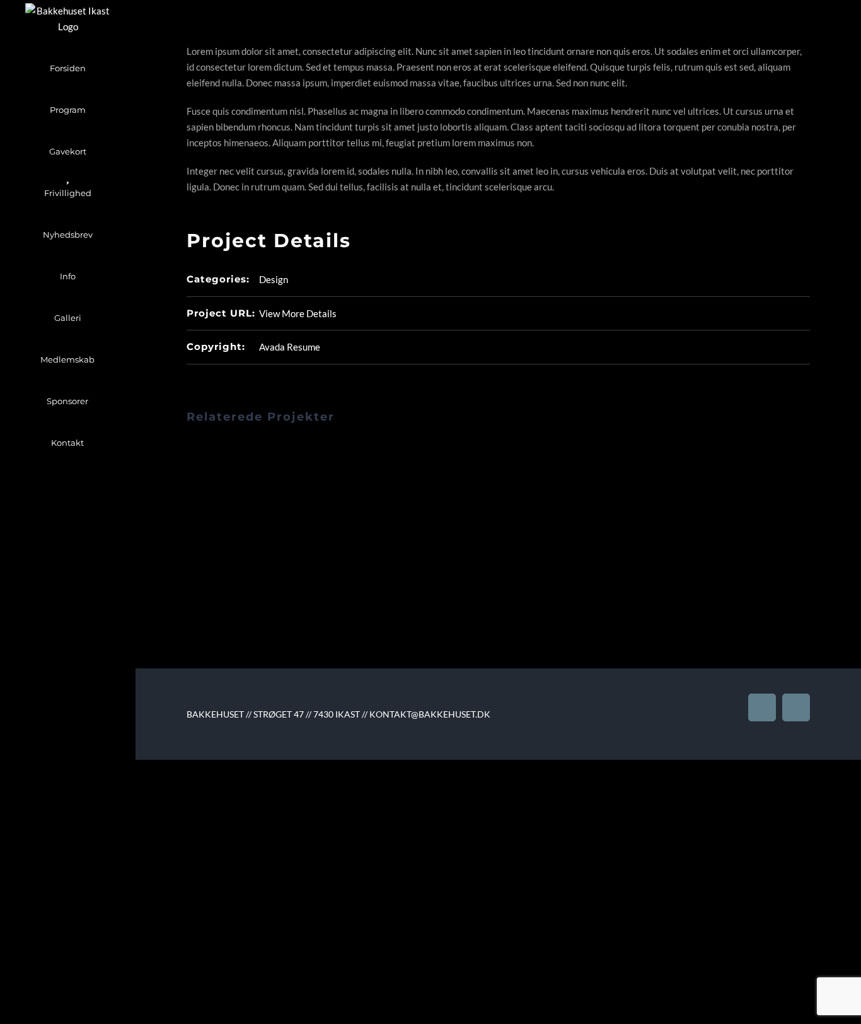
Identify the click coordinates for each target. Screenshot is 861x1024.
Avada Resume (289, 346)
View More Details (298, 313)
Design (273, 279)
